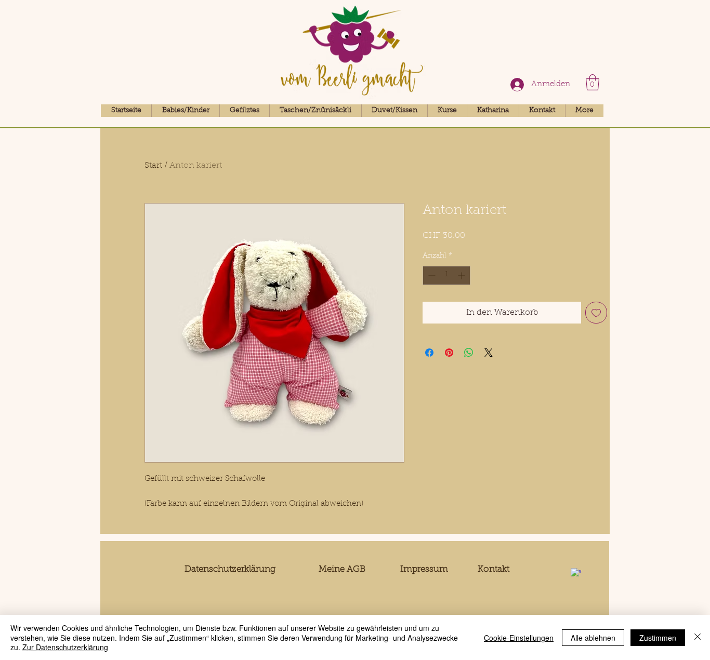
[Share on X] (488, 352)
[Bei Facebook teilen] (429, 352)
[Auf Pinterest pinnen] (449, 352)
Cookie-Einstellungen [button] (519, 637)
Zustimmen (657, 637)
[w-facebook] (576, 573)
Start (153, 165)
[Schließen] (697, 637)
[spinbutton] (446, 275)
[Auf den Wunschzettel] (596, 313)
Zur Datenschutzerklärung (65, 647)
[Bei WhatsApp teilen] (469, 352)
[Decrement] (430, 275)
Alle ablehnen (593, 637)
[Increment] (462, 275)
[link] (592, 82)
